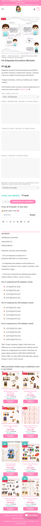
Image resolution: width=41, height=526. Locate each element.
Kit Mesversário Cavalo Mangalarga (10, 392)
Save (4, 19)
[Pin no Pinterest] (17, 221)
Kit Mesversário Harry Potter (30, 392)
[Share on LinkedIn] (21, 221)
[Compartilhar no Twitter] (10, 221)
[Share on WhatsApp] (3, 221)
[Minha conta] (34, 9)
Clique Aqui (28, 4)
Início (3, 56)
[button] (2, 9)
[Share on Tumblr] (24, 221)
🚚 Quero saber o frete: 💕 (10, 210)
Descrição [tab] (5, 233)
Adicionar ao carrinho (23, 202)
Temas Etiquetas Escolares (12, 57)
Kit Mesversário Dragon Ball (10, 426)
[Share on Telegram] (28, 221)
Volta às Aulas (13, 56)
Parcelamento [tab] (7, 245)
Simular (32, 215)
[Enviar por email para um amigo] (14, 221)
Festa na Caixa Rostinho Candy (30, 499)
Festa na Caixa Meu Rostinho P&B (11, 499)
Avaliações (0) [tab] (6, 241)
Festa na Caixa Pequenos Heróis (30, 464)
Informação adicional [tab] (9, 237)
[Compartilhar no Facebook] (7, 221)
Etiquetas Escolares (29, 56)
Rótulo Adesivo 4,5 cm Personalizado (31, 426)
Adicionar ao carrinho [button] (10, 401)
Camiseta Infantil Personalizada (10, 464)
